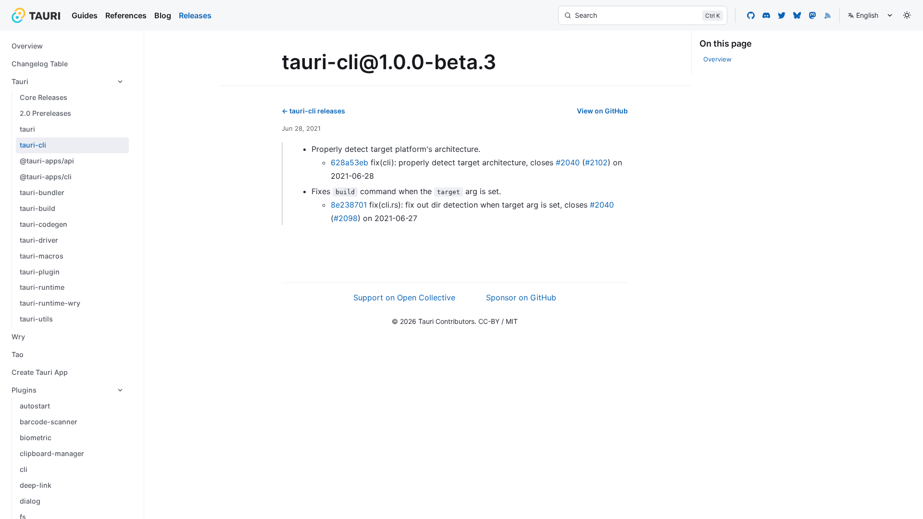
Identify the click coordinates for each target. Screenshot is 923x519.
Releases (195, 15)
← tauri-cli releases (313, 111)
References (126, 15)
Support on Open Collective (404, 297)
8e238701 (349, 205)
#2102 (596, 162)
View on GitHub (602, 111)
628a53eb (349, 162)
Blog (162, 15)
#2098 (346, 218)
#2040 (568, 162)
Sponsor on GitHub (521, 297)
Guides (85, 15)
